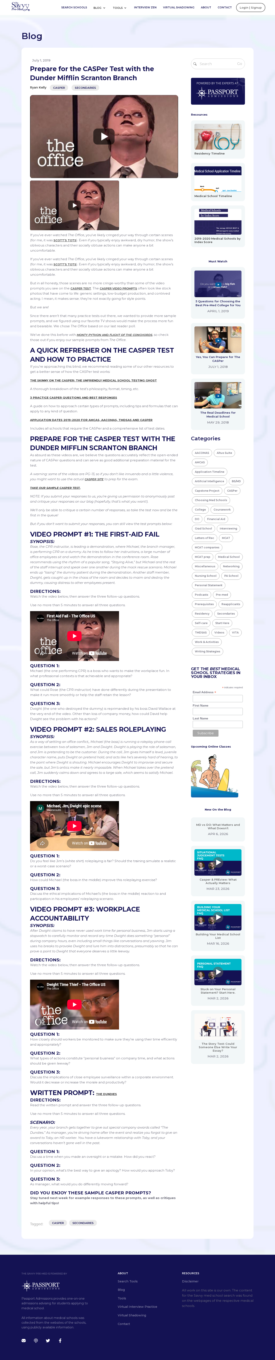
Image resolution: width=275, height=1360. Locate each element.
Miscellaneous (205, 566)
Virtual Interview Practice (137, 1307)
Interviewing (228, 528)
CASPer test (80, 288)
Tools (118, 7)
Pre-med (222, 594)
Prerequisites (204, 604)
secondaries (83, 1223)
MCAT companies (207, 547)
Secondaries (85, 87)
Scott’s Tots (64, 240)
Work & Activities (207, 642)
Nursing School (206, 575)
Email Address (204, 692)
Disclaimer (190, 1281)
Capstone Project (207, 490)
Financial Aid (216, 519)
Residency (202, 613)
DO (197, 519)
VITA (235, 632)
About (206, 7)
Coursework (222, 509)
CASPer (59, 87)
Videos (219, 632)
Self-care (201, 623)
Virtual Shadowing (178, 7)
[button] (101, 7)
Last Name (200, 718)
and (114, 335)
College (200, 509)
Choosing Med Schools (211, 500)
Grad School (203, 528)
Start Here (222, 623)
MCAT (226, 538)
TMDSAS (201, 632)
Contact (225, 7)
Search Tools (128, 1281)
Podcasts (201, 594)
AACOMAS (202, 452)
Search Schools (74, 7)
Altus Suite (224, 452)
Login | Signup (251, 7)
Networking (231, 566)
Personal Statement (208, 585)
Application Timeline (209, 471)
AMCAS (200, 462)
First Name (200, 705)
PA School (231, 575)
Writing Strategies (207, 651)
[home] (20, 6)
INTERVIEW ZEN (145, 7)
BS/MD (236, 481)
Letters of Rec (204, 538)
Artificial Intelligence (209, 481)
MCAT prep (202, 556)
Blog (97, 7)
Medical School (229, 556)
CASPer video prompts (118, 288)
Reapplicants (231, 604)
